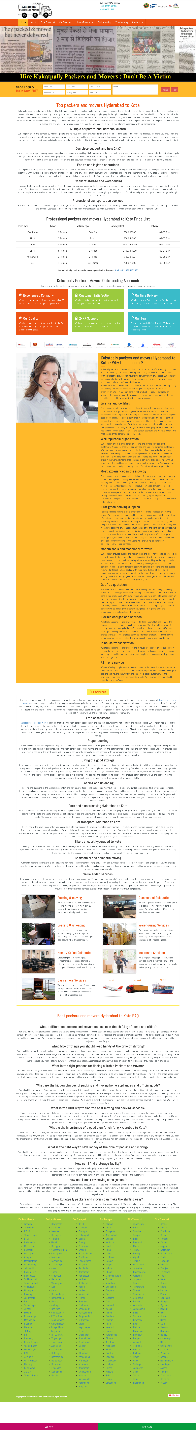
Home (23, 22)
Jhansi (109, 1379)
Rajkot (109, 1323)
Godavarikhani (85, 1253)
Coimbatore (111, 1305)
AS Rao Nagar (30, 1360)
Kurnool (164, 1349)
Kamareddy (84, 1272)
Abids (53, 1290)
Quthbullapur (30, 1305)
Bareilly (136, 1253)
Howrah (109, 1349)
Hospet (163, 1316)
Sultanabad (84, 1320)
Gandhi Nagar (57, 1323)
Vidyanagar (56, 1338)
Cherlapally (56, 1253)
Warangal (83, 1360)
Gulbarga (137, 1364)
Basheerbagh (57, 1294)
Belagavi (164, 1301)
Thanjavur (165, 1268)
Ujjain (135, 1371)
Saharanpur (138, 1294)
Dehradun (137, 1334)
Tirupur (136, 1260)
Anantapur (165, 1364)
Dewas (163, 1283)
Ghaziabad (111, 1286)
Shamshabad (85, 1338)
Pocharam (83, 1305)
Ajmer (136, 1356)
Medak (82, 1290)
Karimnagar (84, 1382)
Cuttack (137, 1316)
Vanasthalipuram (59, 1249)
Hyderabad (124, 729)
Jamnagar (138, 1368)
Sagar (163, 1279)
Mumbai (109, 1224)
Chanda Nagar (30, 1235)
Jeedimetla (29, 1297)
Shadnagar (84, 1334)
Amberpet (56, 1345)
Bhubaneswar (139, 1272)
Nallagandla (29, 1242)
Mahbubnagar (85, 1371)
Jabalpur (110, 1356)
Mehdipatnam (30, 1260)
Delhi (108, 1227)
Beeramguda (57, 1356)
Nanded (136, 1349)
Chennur (82, 1249)
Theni (163, 1275)
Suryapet (83, 1331)
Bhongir (82, 1242)
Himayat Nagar (31, 1342)
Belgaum (164, 1379)
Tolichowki (56, 1342)
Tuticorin (164, 1260)
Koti (53, 1286)
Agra (108, 1301)
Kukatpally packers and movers (35, 722)
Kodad (82, 1286)
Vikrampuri (56, 1275)
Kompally (55, 1227)
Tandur (82, 1349)
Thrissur (164, 1238)
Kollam (163, 1235)
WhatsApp (147, 1426)
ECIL (26, 1353)
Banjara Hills (30, 1272)
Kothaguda (56, 1371)
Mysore (136, 1246)
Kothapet (83, 1227)
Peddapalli (84, 1301)
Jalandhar (137, 1268)
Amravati (137, 1305)
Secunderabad (31, 1283)
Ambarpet (56, 1305)
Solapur (136, 1235)
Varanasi (110, 1327)
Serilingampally (31, 1279)
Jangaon (83, 1264)
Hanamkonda (85, 1260)
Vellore (163, 1227)
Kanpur (109, 1260)
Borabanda (56, 1364)
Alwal (54, 1268)
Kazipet (82, 1279)
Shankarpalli (84, 1342)
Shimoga (164, 1331)
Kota (135, 1227)
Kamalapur (84, 1275)
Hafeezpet (56, 1353)
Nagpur (109, 1264)
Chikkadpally (57, 1312)
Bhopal (109, 1272)
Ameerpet (28, 1224)
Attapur (27, 1257)
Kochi (135, 1323)
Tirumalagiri (56, 1264)
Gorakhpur (138, 1297)
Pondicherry (166, 1253)
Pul (25, 1334)
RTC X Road (56, 1316)
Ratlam (163, 1290)
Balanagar (29, 1294)
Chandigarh (138, 1224)
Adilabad (83, 1375)
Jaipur (109, 1253)
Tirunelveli (165, 1272)
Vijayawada (111, 1360)
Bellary (163, 1334)
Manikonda (29, 1246)
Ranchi (109, 1312)
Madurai (109, 1371)
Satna (163, 1286)
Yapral (54, 1272)
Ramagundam (85, 1312)
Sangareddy (84, 1316)
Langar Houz (57, 1327)
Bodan (82, 1238)
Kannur (163, 1242)
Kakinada (164, 1353)
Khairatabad (57, 1349)
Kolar (162, 1323)
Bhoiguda (55, 1308)
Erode (163, 1257)
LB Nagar (28, 1331)
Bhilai (135, 1312)
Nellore (136, 1327)
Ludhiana (110, 1297)
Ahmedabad (111, 1235)
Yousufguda (30, 1286)
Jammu (164, 1371)
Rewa (163, 1294)
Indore (109, 1268)
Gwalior (109, 1353)
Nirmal (82, 1297)
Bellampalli (84, 1235)
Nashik (109, 1308)
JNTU (81, 1224)
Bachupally (29, 1301)
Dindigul (164, 1264)
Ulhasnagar (111, 1382)
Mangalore (165, 1297)
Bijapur (163, 1305)
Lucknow (110, 1257)
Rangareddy (84, 1308)
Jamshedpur (139, 1308)
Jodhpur (109, 1364)
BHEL (26, 1238)
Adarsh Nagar (30, 1345)
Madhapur (28, 1253)
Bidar (162, 1312)
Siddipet (82, 1345)
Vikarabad (83, 1353)
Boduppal (55, 1246)
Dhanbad (110, 1338)
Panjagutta (29, 1275)
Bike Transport (48, 22)
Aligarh (136, 1257)
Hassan (164, 1327)
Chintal (27, 1308)
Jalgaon (137, 1279)
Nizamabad (84, 1364)
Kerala (163, 1224)
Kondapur (28, 1249)
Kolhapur (137, 1353)
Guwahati (137, 1231)
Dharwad (137, 1242)
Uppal (54, 1242)
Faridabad (110, 1316)
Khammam (84, 1368)
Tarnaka (55, 1238)
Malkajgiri (28, 1364)
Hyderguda (56, 1301)
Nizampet (28, 1323)
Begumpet (56, 1279)
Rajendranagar (31, 1264)
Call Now (49, 1426)
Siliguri (136, 1375)
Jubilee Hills (30, 1268)
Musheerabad (57, 1320)
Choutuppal (84, 1246)
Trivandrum (138, 1286)
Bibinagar (83, 1231)
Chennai (109, 1238)
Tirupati (136, 1290)
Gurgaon (110, 1290)
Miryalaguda (84, 1379)
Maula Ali (55, 1257)
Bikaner (136, 1301)
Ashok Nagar (30, 1349)
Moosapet (29, 1290)
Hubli (135, 1238)
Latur (135, 1379)
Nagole (54, 1375)
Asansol (137, 1342)
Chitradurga (165, 1338)
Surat (108, 1246)
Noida (108, 1294)
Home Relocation (85, 22)
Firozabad (137, 1320)
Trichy (136, 1249)
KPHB (27, 1231)
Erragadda (56, 1368)
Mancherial (84, 1294)
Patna (109, 1279)
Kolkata (110, 1242)
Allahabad (110, 1345)
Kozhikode (165, 1231)
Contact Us (137, 22)
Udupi (163, 1342)
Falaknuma (29, 1368)
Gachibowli (29, 1227)
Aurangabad (111, 1334)
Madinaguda (29, 1320)
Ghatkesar (84, 1257)
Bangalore (111, 1231)
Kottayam (165, 1249)
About (33, 22)
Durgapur (137, 1338)
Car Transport (66, 22)
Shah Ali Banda (31, 1375)
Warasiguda (57, 1283)
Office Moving (104, 22)
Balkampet (56, 1360)
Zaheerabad (84, 1356)
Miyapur (27, 1312)
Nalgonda (83, 1386)
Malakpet (28, 1327)
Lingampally (57, 1331)
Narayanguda (57, 1297)
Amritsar (110, 1342)
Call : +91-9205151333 (126, 270)
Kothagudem (85, 1283)
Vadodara (110, 1283)
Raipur (109, 1375)
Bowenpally (56, 1224)
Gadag (163, 1320)
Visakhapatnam (113, 1275)
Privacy (163, 1382)
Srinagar (110, 1331)
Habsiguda (56, 1235)
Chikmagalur (166, 1345)
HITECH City (57, 1334)
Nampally (28, 1338)
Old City (27, 1371)
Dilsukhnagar (30, 1316)
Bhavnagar (138, 1331)
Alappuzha (165, 1246)
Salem (109, 1368)
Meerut (109, 1320)
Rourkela (137, 1345)
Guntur (136, 1283)
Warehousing (122, 22)
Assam (163, 1368)
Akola (135, 1360)
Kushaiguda (56, 1260)
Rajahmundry (166, 1360)
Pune (108, 1249)
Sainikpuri (28, 1356)
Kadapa (164, 1356)
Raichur (163, 1308)
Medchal (55, 1231)
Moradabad (138, 1264)
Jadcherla (83, 1268)
